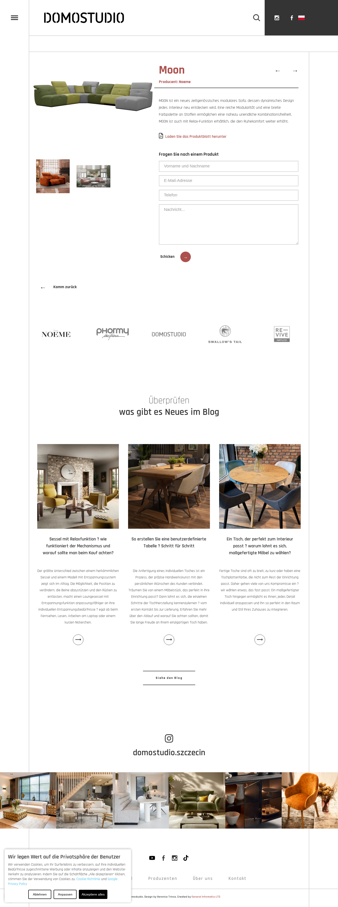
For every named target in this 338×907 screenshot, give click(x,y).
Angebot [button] (89, 43)
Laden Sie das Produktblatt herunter (195, 136)
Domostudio (136, 896)
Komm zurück (58, 287)
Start (47, 43)
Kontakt (315, 43)
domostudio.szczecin (169, 752)
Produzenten (162, 878)
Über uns (228, 43)
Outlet (272, 43)
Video (130, 43)
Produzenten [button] (177, 43)
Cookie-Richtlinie (88, 879)
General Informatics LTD (206, 896)
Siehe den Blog (169, 678)
